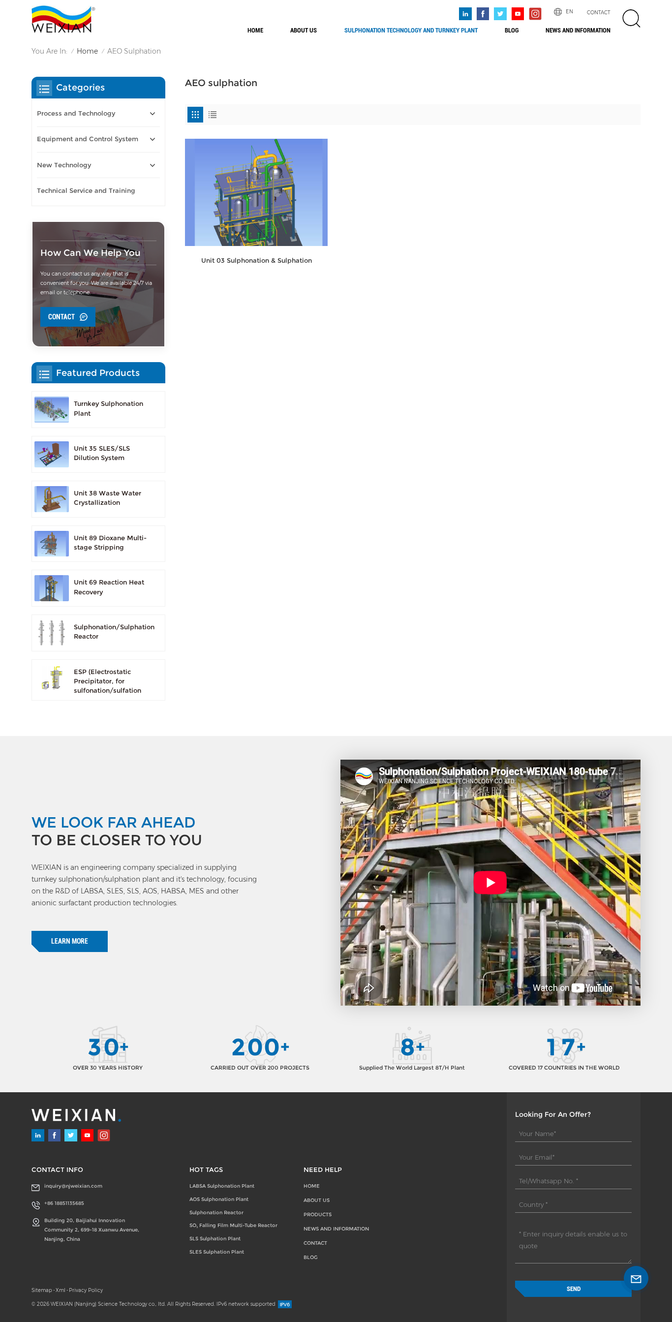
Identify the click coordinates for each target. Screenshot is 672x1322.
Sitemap (41, 1290)
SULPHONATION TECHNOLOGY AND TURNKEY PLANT (411, 30)
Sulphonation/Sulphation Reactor (114, 631)
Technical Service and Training (86, 190)
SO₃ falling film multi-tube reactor (233, 1225)
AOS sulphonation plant (218, 1199)
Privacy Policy (86, 1290)
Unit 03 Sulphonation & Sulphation (256, 260)
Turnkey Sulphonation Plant (108, 408)
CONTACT (599, 12)
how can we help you (90, 252)
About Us (303, 30)
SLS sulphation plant (215, 1238)
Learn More (69, 941)
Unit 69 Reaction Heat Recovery (109, 587)
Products (318, 1214)
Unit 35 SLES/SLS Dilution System (102, 453)
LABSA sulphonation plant (221, 1186)
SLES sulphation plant (216, 1252)
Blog (512, 30)
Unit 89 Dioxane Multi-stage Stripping (110, 542)
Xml (60, 1290)
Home (255, 30)
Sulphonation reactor (216, 1212)
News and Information (578, 30)
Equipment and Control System (87, 139)
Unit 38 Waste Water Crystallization (107, 498)
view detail (256, 283)
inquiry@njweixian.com (73, 1186)
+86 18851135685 (64, 1203)
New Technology (64, 165)
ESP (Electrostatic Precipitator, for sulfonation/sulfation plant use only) (107, 682)
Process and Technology (76, 113)
